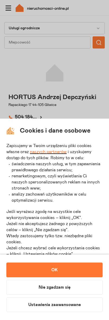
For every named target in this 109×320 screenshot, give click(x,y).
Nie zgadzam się (55, 287)
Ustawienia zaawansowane (54, 305)
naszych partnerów (48, 152)
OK (54, 270)
